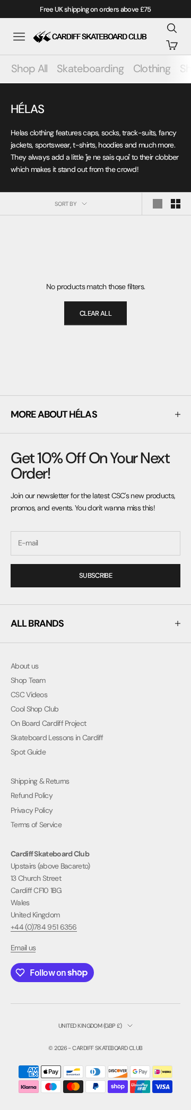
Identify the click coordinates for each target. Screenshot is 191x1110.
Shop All (29, 68)
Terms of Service (36, 824)
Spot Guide (28, 752)
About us (24, 666)
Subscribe (95, 575)
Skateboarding (90, 68)
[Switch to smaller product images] (175, 204)
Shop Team (28, 680)
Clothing (151, 68)
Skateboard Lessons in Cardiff (57, 737)
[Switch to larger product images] (157, 204)
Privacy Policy (32, 810)
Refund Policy (32, 795)
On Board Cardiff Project (48, 723)
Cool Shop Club (34, 709)
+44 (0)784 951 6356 (44, 927)
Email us (23, 947)
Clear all (95, 313)
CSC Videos (29, 694)
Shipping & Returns (40, 781)
